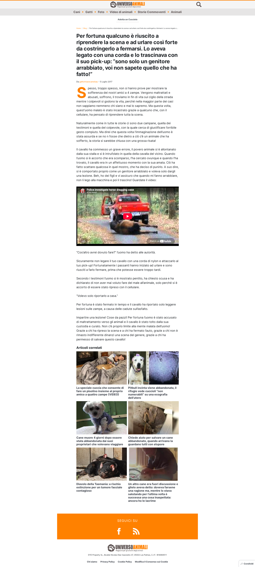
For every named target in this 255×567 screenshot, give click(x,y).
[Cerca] (199, 4)
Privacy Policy (107, 561)
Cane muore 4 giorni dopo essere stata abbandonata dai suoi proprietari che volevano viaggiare (99, 441)
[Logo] (127, 4)
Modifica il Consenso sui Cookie (151, 561)
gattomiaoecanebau (88, 81)
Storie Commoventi (152, 12)
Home (78, 28)
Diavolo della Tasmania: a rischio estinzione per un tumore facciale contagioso (99, 487)
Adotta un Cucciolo (127, 19)
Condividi (248, 563)
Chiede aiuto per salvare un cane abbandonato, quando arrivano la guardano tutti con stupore (150, 441)
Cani (76, 12)
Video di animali (121, 12)
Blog (85, 28)
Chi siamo (92, 561)
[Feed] (136, 531)
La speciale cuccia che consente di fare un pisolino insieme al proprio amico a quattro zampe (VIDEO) (100, 391)
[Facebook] (119, 531)
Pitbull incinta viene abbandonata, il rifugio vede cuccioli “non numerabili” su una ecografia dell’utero (152, 393)
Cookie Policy (125, 561)
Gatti (89, 12)
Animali (176, 12)
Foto (101, 12)
